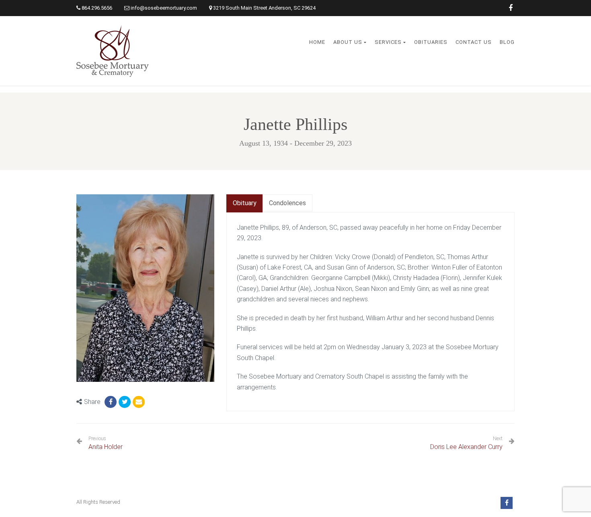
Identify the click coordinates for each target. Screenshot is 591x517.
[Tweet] (125, 402)
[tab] (244, 203)
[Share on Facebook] (111, 402)
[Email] (139, 402)
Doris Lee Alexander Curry (466, 447)
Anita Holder (105, 443)
